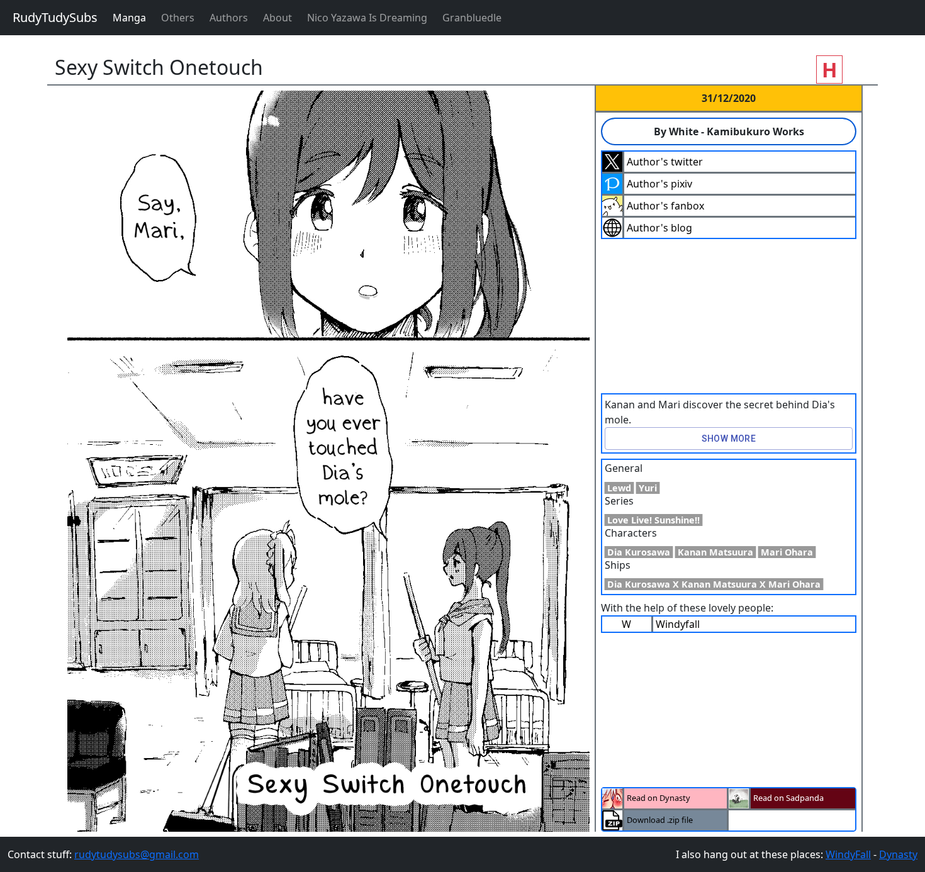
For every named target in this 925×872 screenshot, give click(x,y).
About (277, 18)
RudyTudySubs (55, 17)
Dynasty (898, 854)
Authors (229, 18)
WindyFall (848, 854)
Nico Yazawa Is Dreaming (367, 18)
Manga (129, 18)
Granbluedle (472, 18)
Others (177, 18)
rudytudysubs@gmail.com (136, 854)
